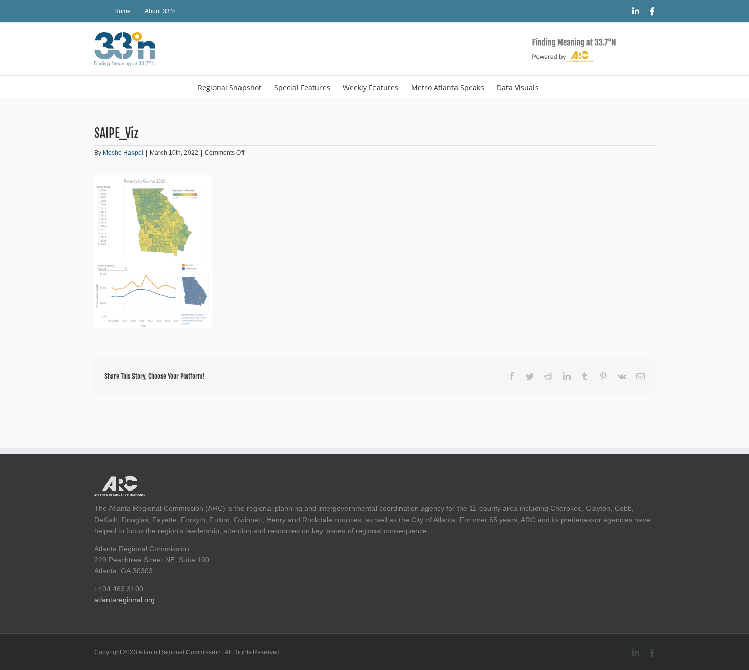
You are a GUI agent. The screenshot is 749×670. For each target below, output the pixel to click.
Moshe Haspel (123, 153)
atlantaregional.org (124, 600)
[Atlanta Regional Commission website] (119, 481)
